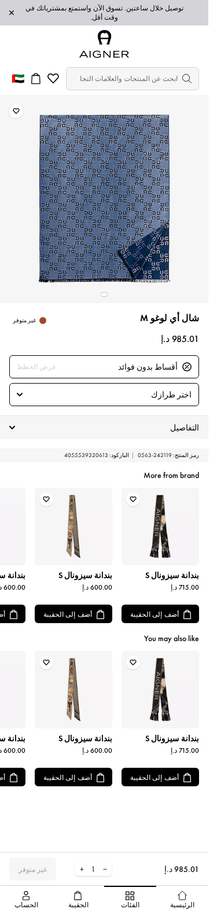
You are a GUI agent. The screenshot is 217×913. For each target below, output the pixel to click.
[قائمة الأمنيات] (53, 78)
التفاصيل (184, 427)
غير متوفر (33, 869)
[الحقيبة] (36, 79)
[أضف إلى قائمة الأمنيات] (16, 111)
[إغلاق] (11, 12)
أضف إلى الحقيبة (154, 614)
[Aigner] (104, 44)
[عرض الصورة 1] (104, 294)
